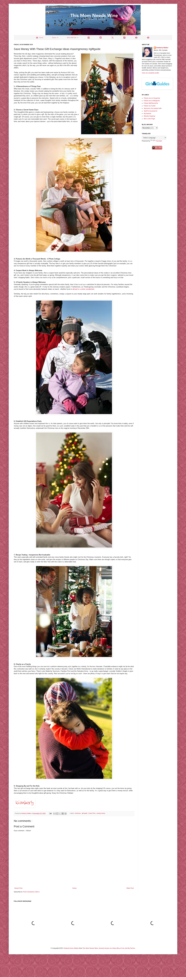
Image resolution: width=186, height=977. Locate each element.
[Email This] (54, 813)
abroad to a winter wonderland (83, 289)
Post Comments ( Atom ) (31, 892)
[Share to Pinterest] (65, 813)
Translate (159, 141)
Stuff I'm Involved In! (150, 111)
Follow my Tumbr (150, 106)
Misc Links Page (149, 119)
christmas (78, 813)
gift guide (85, 813)
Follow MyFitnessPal (151, 103)
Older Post (130, 888)
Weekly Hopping (149, 116)
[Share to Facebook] (62, 813)
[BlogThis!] (57, 813)
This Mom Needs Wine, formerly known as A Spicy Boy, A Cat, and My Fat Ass (108, 948)
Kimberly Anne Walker (71, 948)
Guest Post (92, 813)
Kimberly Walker (162, 48)
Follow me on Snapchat (152, 98)
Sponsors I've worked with (153, 108)
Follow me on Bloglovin (152, 101)
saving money (101, 813)
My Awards (147, 113)
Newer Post (18, 888)
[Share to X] (60, 813)
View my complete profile (150, 73)
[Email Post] (50, 813)
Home (74, 888)
